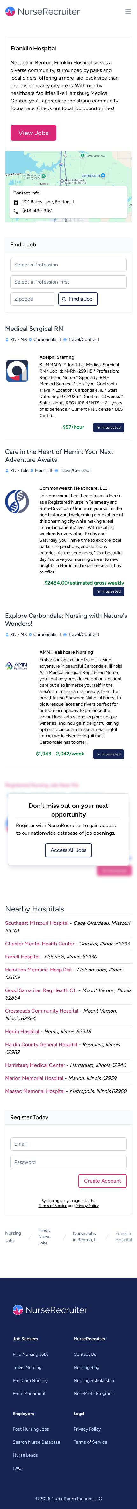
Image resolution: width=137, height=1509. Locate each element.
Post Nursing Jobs (31, 1429)
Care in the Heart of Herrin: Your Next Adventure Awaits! (59, 455)
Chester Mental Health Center (39, 944)
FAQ (17, 1468)
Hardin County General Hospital (41, 1045)
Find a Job (80, 299)
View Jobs (33, 133)
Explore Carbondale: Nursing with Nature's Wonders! (66, 619)
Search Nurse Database (36, 1442)
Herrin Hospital (22, 1032)
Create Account (102, 1181)
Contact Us (85, 1354)
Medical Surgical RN (34, 328)
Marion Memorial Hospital (34, 1078)
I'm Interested (109, 427)
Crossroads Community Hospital (41, 1011)
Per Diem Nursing (30, 1380)
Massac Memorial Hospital (35, 1091)
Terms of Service (53, 1206)
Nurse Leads (25, 1455)
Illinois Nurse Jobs (44, 1237)
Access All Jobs (68, 850)
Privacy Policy (87, 1206)
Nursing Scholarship (94, 1380)
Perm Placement (29, 1393)
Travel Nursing (27, 1367)
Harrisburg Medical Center (35, 1065)
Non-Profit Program (93, 1393)
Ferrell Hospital (22, 957)
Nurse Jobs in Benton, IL (85, 1237)
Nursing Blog (86, 1367)
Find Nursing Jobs (31, 1354)
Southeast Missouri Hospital (36, 923)
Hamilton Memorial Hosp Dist (38, 970)
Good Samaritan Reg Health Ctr (41, 990)
